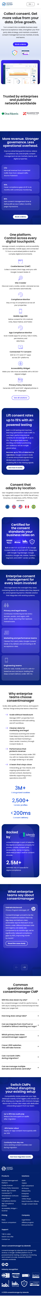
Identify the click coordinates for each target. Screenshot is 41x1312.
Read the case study (16, 943)
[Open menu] (38, 4)
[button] (24, 967)
